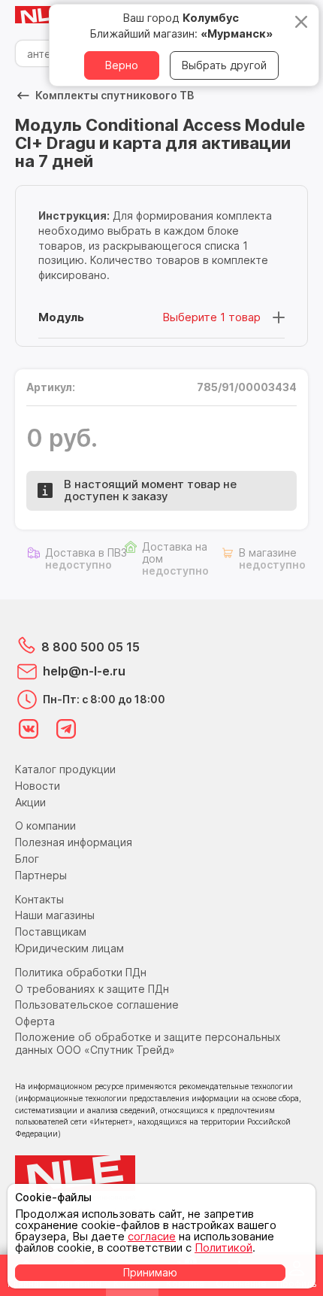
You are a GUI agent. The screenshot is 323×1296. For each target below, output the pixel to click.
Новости (37, 785)
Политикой (223, 1247)
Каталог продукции (65, 769)
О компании (45, 825)
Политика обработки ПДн (80, 972)
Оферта (35, 1021)
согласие (152, 1236)
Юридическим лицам (69, 948)
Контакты (39, 899)
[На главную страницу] (45, 15)
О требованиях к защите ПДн (92, 988)
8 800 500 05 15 (90, 646)
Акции (30, 802)
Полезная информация (73, 842)
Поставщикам (50, 931)
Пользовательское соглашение (97, 1004)
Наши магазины (55, 915)
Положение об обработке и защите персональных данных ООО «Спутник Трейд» (148, 1043)
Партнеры (41, 875)
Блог (27, 858)
